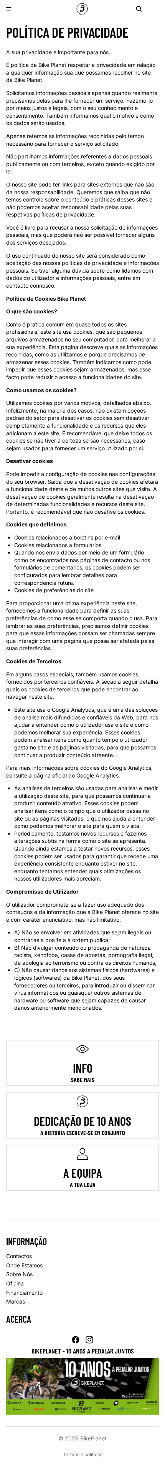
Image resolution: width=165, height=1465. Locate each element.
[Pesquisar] (138, 8)
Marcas (15, 1301)
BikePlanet (93, 1438)
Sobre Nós (19, 1274)
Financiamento (24, 1292)
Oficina (15, 1283)
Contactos (19, 1256)
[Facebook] (75, 1339)
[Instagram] (89, 1339)
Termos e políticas (82, 1454)
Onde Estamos (24, 1265)
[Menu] (9, 9)
